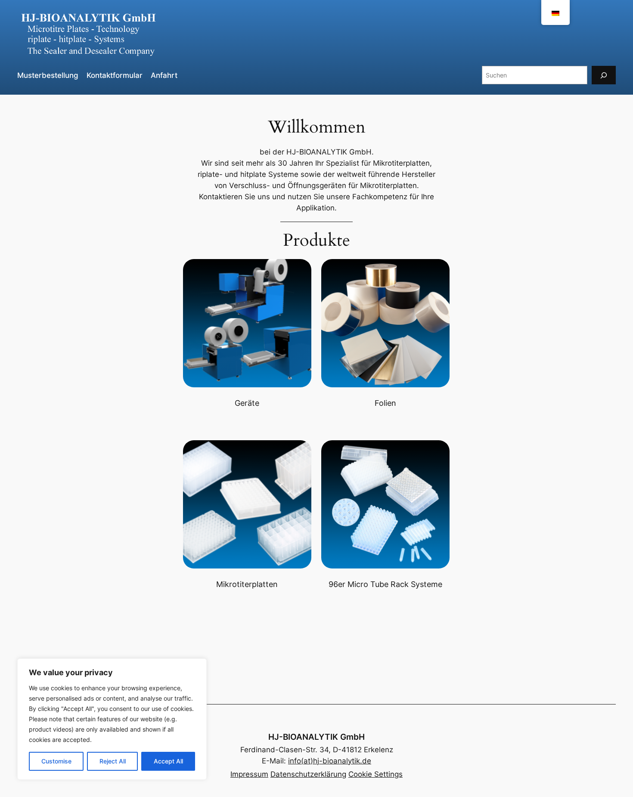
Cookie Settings (375, 774)
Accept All (168, 761)
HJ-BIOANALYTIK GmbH (316, 737)
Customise (56, 761)
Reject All (112, 761)
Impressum (249, 774)
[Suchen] (604, 75)
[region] (112, 719)
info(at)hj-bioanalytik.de (329, 761)
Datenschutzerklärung (308, 774)
